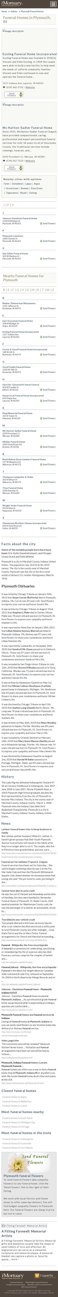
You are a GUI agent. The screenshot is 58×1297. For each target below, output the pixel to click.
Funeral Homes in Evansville (16, 1143)
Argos (37, 183)
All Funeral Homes (29, 1287)
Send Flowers (49, 223)
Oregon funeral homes (15, 1284)
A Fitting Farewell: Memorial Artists (24, 1233)
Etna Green (37, 188)
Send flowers (47, 600)
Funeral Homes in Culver (14, 1105)
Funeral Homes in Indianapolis (17, 1139)
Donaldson (17, 183)
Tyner (6, 183)
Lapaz (28, 183)
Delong (33, 192)
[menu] (53, 4)
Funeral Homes (16, 1282)
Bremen (25, 188)
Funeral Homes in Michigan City (18, 1122)
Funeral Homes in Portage (15, 1126)
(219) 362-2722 (14, 87)
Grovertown (12, 188)
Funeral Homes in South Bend (17, 1118)
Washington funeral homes (37, 1282)
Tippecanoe (12, 192)
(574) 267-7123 (14, 160)
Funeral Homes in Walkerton (16, 1101)
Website (30, 87)
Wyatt (23, 192)
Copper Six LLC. (28, 1290)
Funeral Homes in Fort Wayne (17, 1147)
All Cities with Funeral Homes (40, 1284)
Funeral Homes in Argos (14, 1096)
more (15, 1259)
